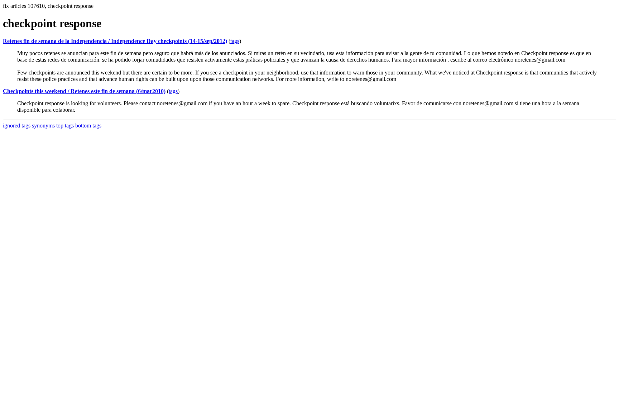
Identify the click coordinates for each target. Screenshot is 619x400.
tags (234, 41)
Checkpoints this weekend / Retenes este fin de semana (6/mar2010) (84, 91)
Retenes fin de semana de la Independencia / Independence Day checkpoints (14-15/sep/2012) (115, 41)
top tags (65, 125)
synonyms (43, 125)
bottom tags (88, 125)
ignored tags (16, 125)
